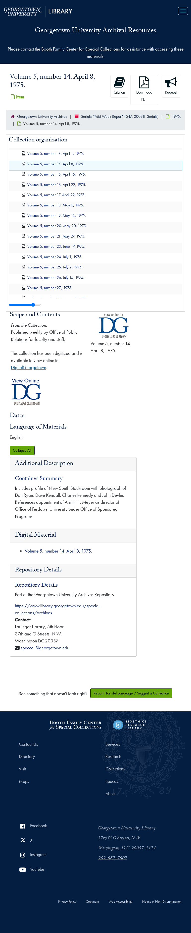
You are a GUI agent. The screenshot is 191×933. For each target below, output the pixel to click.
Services (112, 744)
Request (171, 92)
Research (113, 756)
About (110, 793)
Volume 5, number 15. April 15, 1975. (56, 174)
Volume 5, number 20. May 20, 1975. (57, 225)
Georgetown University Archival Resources (95, 31)
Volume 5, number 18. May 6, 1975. (55, 205)
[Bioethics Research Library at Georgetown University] (129, 724)
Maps (24, 781)
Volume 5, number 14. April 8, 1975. (55, 163)
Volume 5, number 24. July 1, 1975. (54, 256)
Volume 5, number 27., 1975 (49, 287)
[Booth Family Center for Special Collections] (75, 724)
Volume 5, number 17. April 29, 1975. (56, 194)
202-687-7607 (112, 859)
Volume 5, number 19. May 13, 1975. (56, 215)
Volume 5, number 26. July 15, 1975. (55, 277)
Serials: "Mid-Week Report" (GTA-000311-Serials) (119, 116)
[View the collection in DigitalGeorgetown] (26, 405)
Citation (119, 92)
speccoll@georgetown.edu (45, 648)
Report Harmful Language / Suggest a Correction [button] (131, 693)
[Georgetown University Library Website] (38, 11)
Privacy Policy (67, 902)
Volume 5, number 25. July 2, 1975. (55, 267)
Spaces (111, 781)
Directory (27, 756)
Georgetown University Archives (42, 116)
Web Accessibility (120, 902)
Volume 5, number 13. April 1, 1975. (55, 153)
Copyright (92, 902)
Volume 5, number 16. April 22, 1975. (56, 184)
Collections (115, 769)
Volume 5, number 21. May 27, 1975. (56, 236)
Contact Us (28, 744)
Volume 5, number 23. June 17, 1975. (56, 246)
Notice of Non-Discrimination (162, 902)
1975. (176, 116)
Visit (22, 769)
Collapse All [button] (22, 450)
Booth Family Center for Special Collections (80, 49)
